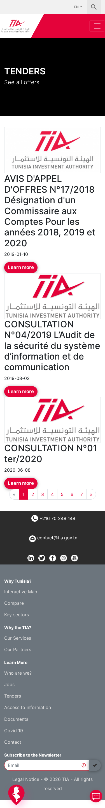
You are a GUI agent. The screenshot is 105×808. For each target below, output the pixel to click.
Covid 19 (13, 730)
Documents (16, 719)
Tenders (12, 696)
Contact (12, 742)
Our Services (17, 638)
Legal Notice (25, 779)
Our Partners (17, 649)
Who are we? (18, 673)
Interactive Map (20, 591)
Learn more (21, 267)
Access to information (27, 707)
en (77, 7)
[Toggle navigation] (97, 26)
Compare (14, 603)
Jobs (9, 684)
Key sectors (16, 614)
